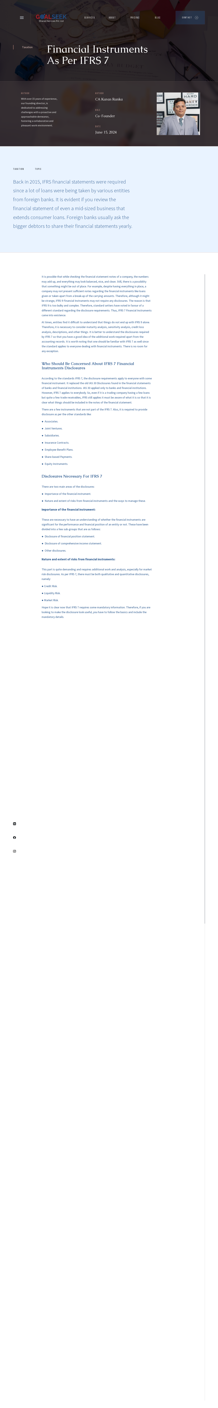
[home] (50, 17)
